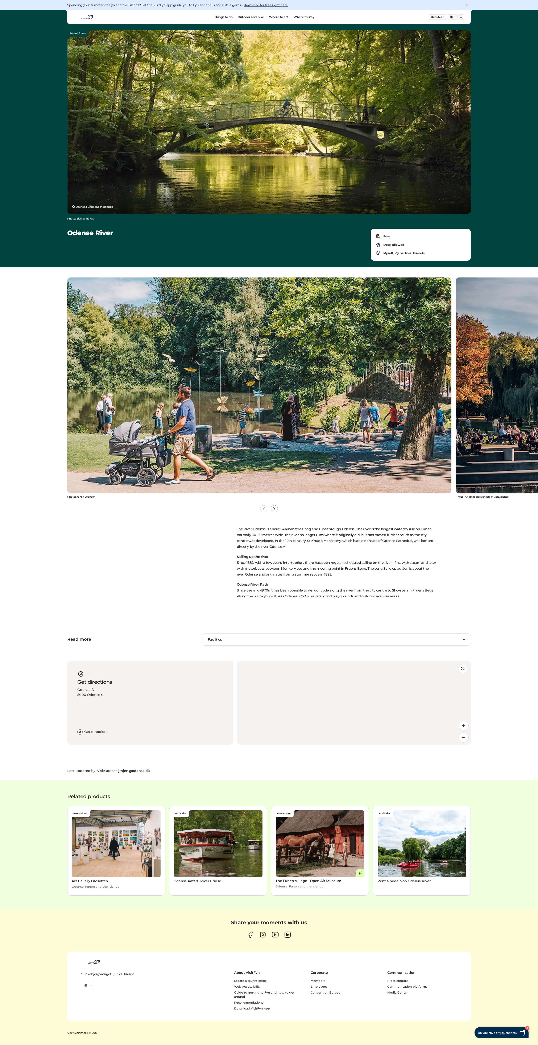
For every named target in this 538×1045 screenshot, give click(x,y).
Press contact (397, 981)
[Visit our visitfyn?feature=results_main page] (275, 934)
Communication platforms (407, 986)
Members (318, 981)
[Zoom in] (464, 726)
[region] (354, 703)
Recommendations (248, 1002)
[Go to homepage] (87, 17)
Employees (319, 986)
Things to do (223, 17)
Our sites (436, 16)
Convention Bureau (325, 992)
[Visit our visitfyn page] (262, 934)
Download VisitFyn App (252, 1008)
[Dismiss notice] (467, 5)
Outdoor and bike (251, 17)
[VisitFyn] (93, 961)
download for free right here (266, 5)
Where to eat (279, 17)
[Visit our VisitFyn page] (250, 934)
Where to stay (304, 17)
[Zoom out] (464, 737)
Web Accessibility (247, 986)
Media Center (397, 992)
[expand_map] (462, 668)
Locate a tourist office (250, 981)
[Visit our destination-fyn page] (287, 934)
